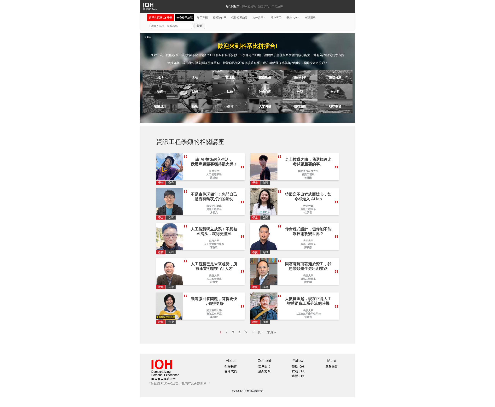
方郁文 (214, 212)
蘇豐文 (214, 282)
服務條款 (331, 366)
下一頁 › (256, 332)
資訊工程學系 (214, 209)
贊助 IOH (298, 371)
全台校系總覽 (185, 17)
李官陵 (214, 317)
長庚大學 (214, 171)
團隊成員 (230, 371)
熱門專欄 (202, 17)
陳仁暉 (308, 282)
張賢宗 (308, 317)
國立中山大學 (214, 205)
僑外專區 (276, 17)
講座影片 (264, 366)
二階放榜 (277, 6)
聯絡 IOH (298, 366)
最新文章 (264, 371)
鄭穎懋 (308, 247)
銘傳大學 (214, 240)
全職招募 (310, 17)
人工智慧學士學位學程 (308, 313)
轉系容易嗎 (249, 6)
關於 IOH (292, 17)
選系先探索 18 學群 (160, 17)
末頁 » (271, 332)
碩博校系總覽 (239, 17)
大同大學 (308, 205)
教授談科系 (219, 17)
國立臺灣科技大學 (308, 171)
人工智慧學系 (214, 174)
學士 (161, 182)
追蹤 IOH (298, 376)
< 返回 (148, 37)
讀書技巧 (263, 6)
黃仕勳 (308, 177)
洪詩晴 (214, 177)
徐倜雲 (308, 212)
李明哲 (214, 247)
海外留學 (258, 17)
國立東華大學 (214, 310)
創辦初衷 (230, 366)
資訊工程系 (308, 174)
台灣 (171, 182)
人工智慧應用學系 (214, 244)
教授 (161, 252)
